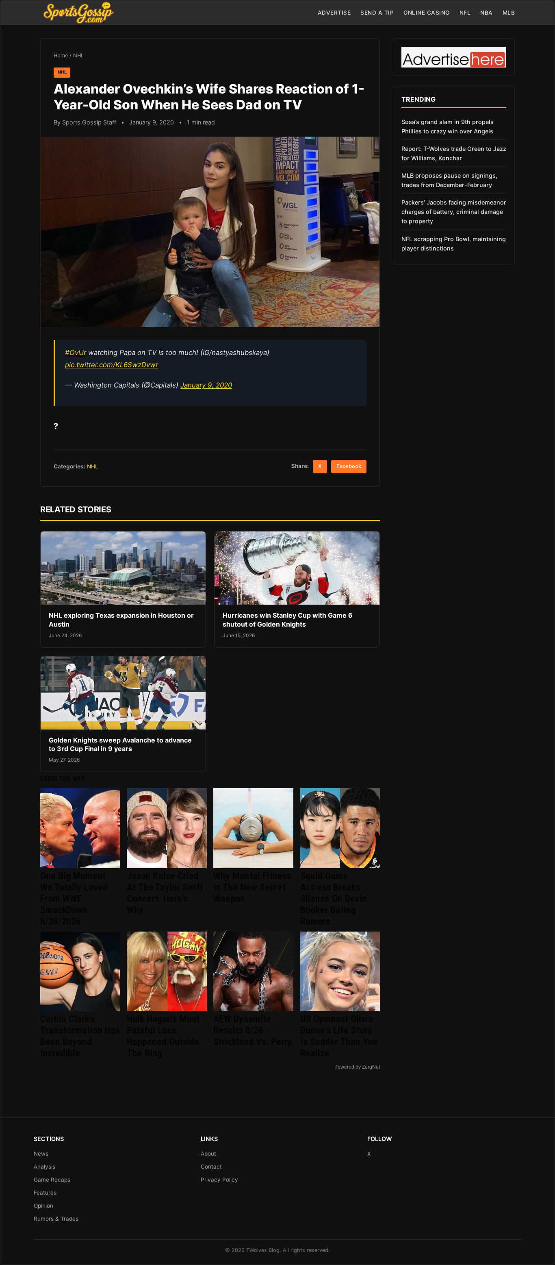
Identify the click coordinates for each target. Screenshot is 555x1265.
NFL (465, 12)
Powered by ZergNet (357, 1067)
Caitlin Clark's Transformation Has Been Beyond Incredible (80, 1036)
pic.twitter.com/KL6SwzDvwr (111, 365)
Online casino (426, 12)
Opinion (43, 1205)
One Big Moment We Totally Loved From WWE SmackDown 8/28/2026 (74, 898)
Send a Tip (377, 12)
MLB (509, 12)
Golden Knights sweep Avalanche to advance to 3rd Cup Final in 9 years (120, 744)
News (41, 1153)
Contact (211, 1166)
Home (61, 55)
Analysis (44, 1166)
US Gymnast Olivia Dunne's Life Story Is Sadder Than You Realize (338, 1036)
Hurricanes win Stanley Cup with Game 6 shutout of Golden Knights (288, 619)
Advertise (334, 12)
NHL (78, 55)
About (208, 1153)
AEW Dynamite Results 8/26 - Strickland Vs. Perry (252, 1030)
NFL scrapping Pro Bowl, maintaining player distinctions (453, 243)
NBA (486, 12)
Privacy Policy (219, 1179)
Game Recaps (52, 1179)
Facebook (348, 466)
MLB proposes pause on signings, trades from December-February (449, 180)
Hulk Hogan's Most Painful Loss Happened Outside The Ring (163, 1036)
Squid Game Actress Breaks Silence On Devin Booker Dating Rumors (333, 898)
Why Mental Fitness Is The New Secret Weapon (252, 887)
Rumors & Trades (56, 1218)
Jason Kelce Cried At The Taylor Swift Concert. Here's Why (165, 893)
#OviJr (75, 352)
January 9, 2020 (206, 385)
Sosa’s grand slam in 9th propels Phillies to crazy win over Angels (447, 126)
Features (45, 1192)
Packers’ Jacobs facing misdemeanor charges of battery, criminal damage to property (453, 211)
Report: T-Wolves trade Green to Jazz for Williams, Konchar (453, 153)
